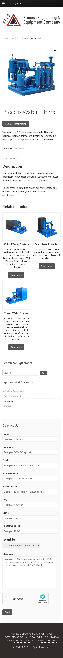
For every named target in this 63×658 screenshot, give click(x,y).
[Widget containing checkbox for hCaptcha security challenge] (25, 598)
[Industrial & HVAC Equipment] (31, 24)
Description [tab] (11, 158)
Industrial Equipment (13, 391)
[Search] (43, 373)
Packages (18, 148)
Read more (16, 275)
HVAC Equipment (11, 395)
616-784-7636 (22, 640)
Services (6, 405)
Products (15, 37)
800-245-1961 (49, 640)
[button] (55, 50)
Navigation (16, 3)
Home (5, 37)
